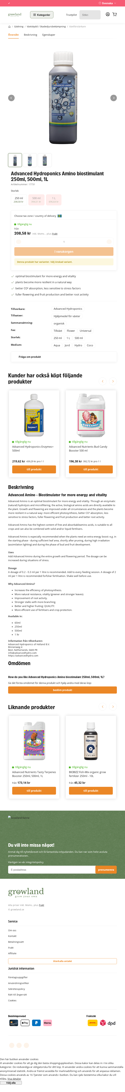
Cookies (12, 1000)
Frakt (54, 233)
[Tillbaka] (11, 98)
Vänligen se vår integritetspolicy (26, 862)
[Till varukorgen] (114, 14)
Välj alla (11, 1083)
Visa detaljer (14, 1078)
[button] (15, 160)
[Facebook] (11, 1045)
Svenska (107, 3)
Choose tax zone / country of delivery (35, 215)
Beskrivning (30, 34)
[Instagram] (26, 1045)
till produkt (34, 469)
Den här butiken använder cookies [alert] (19, 1059)
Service (13, 921)
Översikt (13, 34)
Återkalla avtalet (62, 961)
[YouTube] (19, 1045)
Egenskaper (48, 34)
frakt (41, 905)
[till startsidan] (17, 15)
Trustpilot (71, 14)
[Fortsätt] (113, 98)
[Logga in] (108, 15)
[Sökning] (96, 14)
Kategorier (43, 15)
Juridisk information (21, 968)
